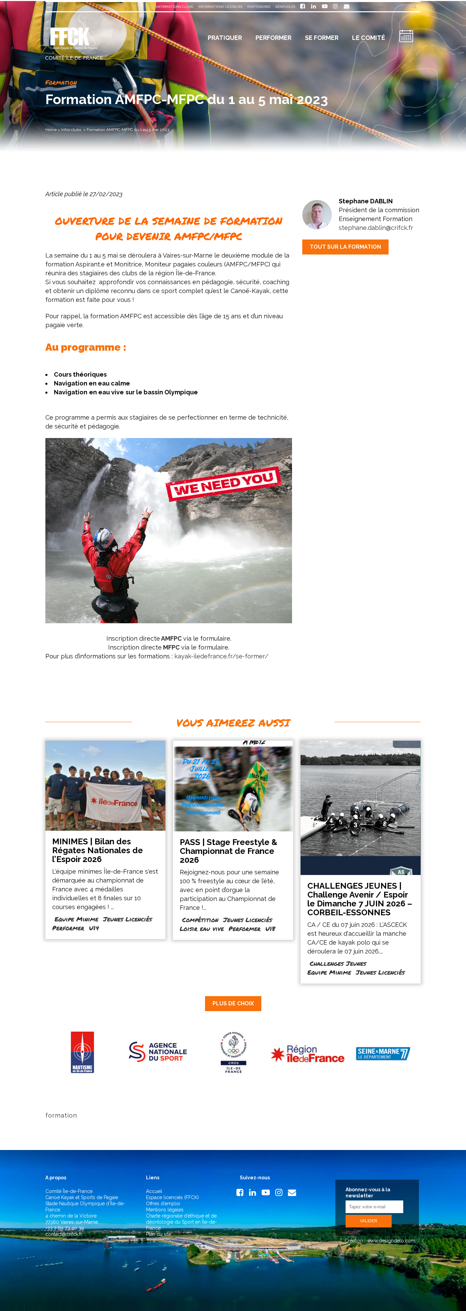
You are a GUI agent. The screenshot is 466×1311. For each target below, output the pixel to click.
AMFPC (171, 638)
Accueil (154, 1191)
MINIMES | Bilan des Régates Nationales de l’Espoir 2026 (97, 850)
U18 (270, 928)
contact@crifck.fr (63, 1234)
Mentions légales (165, 1209)
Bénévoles (285, 7)
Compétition (200, 919)
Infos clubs (71, 129)
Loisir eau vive (202, 928)
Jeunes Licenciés (127, 919)
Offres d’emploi (163, 1203)
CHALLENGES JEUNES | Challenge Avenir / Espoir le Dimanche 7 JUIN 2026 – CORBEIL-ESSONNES (359, 899)
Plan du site (158, 1234)
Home (51, 129)
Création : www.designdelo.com (379, 1240)
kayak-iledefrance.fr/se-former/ (221, 656)
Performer (68, 927)
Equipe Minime (76, 919)
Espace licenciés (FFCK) (172, 1197)
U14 (94, 927)
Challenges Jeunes (338, 963)
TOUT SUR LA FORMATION (345, 247)
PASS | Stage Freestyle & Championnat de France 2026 (228, 851)
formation (61, 1115)
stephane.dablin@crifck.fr (376, 227)
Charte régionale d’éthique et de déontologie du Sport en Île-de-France (181, 1222)
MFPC (171, 647)
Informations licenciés (220, 7)
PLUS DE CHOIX (233, 1003)
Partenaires (258, 7)
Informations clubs (174, 7)
